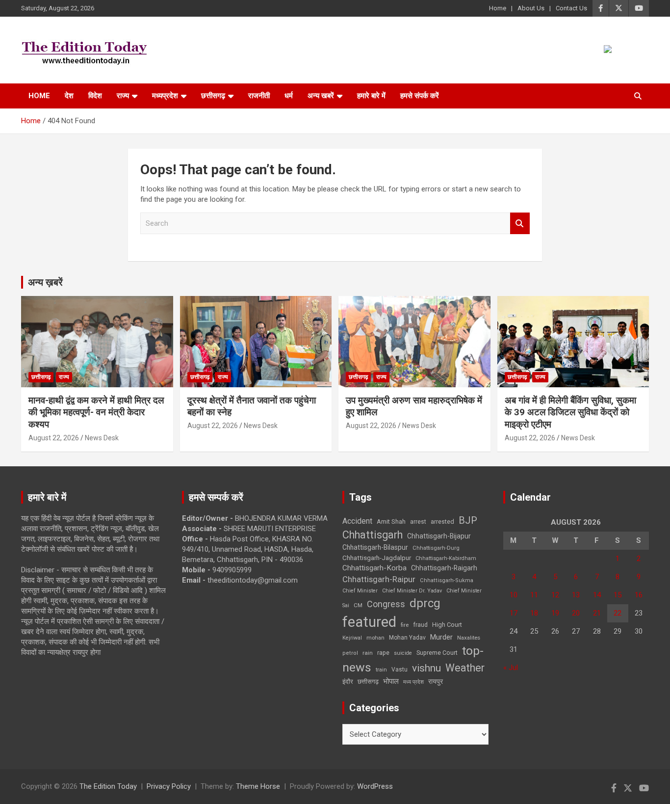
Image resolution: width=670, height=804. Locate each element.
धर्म (288, 95)
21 (597, 613)
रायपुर (435, 681)
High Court (447, 624)
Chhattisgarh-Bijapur (439, 536)
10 (513, 594)
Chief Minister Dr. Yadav (412, 591)
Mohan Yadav (407, 637)
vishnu (426, 668)
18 (534, 613)
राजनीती (259, 95)
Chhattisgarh (372, 535)
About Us (530, 8)
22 (617, 613)
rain (367, 652)
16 (639, 594)
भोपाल (391, 681)
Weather (465, 668)
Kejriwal (352, 638)
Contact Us (571, 8)
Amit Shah (391, 521)
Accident (357, 521)
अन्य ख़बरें (45, 282)
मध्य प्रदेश (413, 682)
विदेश (95, 95)
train (381, 670)
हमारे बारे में (371, 95)
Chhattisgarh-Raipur (378, 579)
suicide (403, 653)
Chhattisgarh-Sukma (446, 580)
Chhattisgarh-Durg (436, 547)
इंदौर (347, 681)
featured (369, 622)
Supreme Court (437, 652)
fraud (420, 624)
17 (513, 613)
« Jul (510, 667)
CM (358, 605)
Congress (386, 604)
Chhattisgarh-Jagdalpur (376, 558)
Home (497, 8)
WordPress (375, 786)
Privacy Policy (169, 786)
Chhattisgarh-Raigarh (444, 568)
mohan (375, 638)
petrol (350, 653)
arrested (442, 521)
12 (555, 594)
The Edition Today (108, 786)
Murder (441, 637)
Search (520, 224)
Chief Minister (360, 591)
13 (576, 594)
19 (555, 613)
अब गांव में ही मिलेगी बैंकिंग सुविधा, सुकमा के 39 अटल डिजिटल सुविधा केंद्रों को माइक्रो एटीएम (570, 412)
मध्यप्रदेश (165, 95)
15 (617, 594)
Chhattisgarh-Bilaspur (375, 547)
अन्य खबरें (321, 95)
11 (534, 594)
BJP (468, 520)
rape (383, 652)
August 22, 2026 (53, 438)
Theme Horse (258, 786)
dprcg (425, 603)
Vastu (399, 669)
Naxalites (468, 637)
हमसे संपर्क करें (419, 95)
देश (69, 95)
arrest (418, 521)
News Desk (102, 438)
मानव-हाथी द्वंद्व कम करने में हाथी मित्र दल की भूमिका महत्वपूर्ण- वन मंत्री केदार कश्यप (96, 412)
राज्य (123, 95)
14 (597, 594)
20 (576, 613)
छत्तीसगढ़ (368, 681)
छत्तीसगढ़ (213, 95)
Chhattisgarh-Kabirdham (445, 558)
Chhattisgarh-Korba (374, 567)
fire (405, 624)
